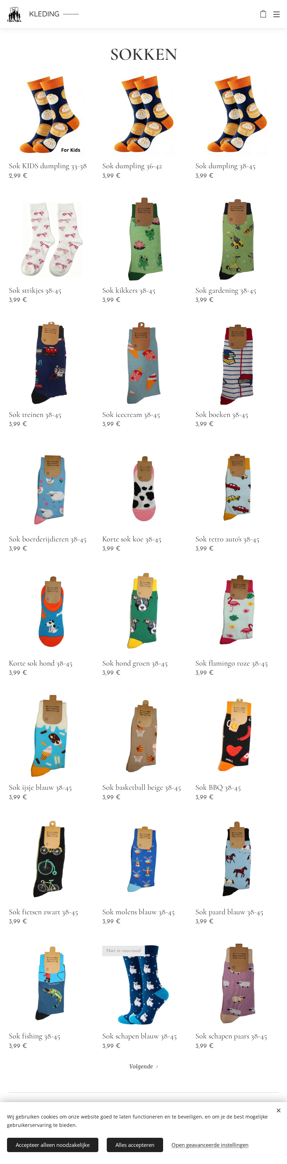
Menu (277, 14)
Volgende (141, 1066)
